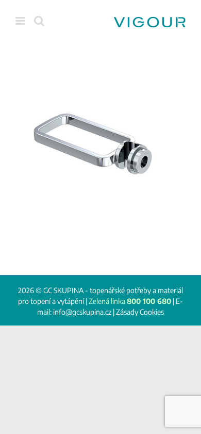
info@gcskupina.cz (82, 312)
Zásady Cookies (140, 312)
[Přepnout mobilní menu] (20, 20)
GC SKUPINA (63, 290)
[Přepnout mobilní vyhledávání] (39, 20)
